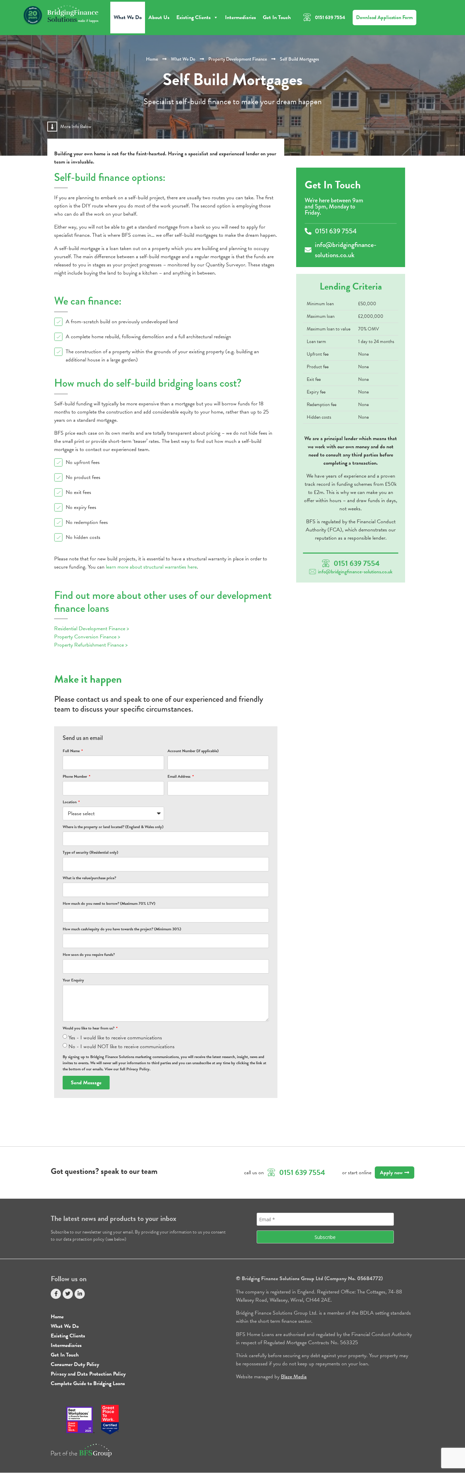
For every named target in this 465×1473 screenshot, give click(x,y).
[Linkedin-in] (80, 1294)
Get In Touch (277, 17)
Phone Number (75, 776)
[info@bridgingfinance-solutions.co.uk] (312, 571)
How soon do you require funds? (89, 954)
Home (152, 59)
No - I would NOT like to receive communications (121, 1046)
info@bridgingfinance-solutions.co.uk (355, 571)
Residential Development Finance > (91, 628)
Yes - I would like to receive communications (115, 1038)
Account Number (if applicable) (193, 751)
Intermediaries (240, 17)
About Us (159, 17)
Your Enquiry (73, 980)
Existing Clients (193, 17)
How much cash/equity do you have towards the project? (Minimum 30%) (122, 929)
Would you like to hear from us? (89, 1028)
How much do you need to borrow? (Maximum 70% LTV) (109, 903)
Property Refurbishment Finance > (91, 645)
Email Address (179, 776)
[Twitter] (68, 1294)
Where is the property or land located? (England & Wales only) (113, 827)
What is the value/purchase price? (89, 878)
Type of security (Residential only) (90, 852)
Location (70, 802)
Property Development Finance (237, 59)
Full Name (72, 751)
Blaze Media (294, 1377)
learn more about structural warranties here (151, 567)
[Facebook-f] (56, 1294)
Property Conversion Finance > (87, 637)
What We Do (128, 17)
